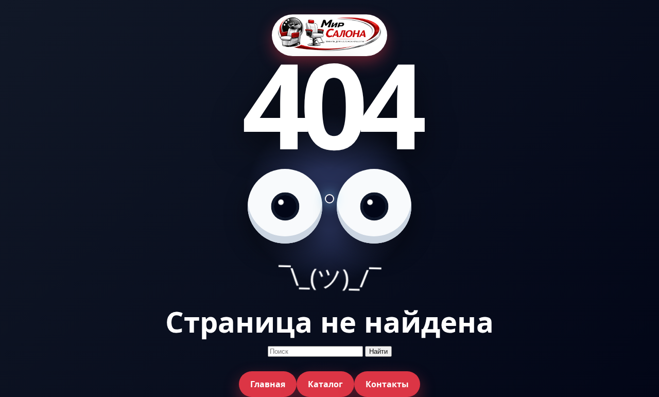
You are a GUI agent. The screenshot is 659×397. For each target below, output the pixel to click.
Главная (267, 384)
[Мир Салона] (329, 35)
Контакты (387, 384)
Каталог (325, 384)
